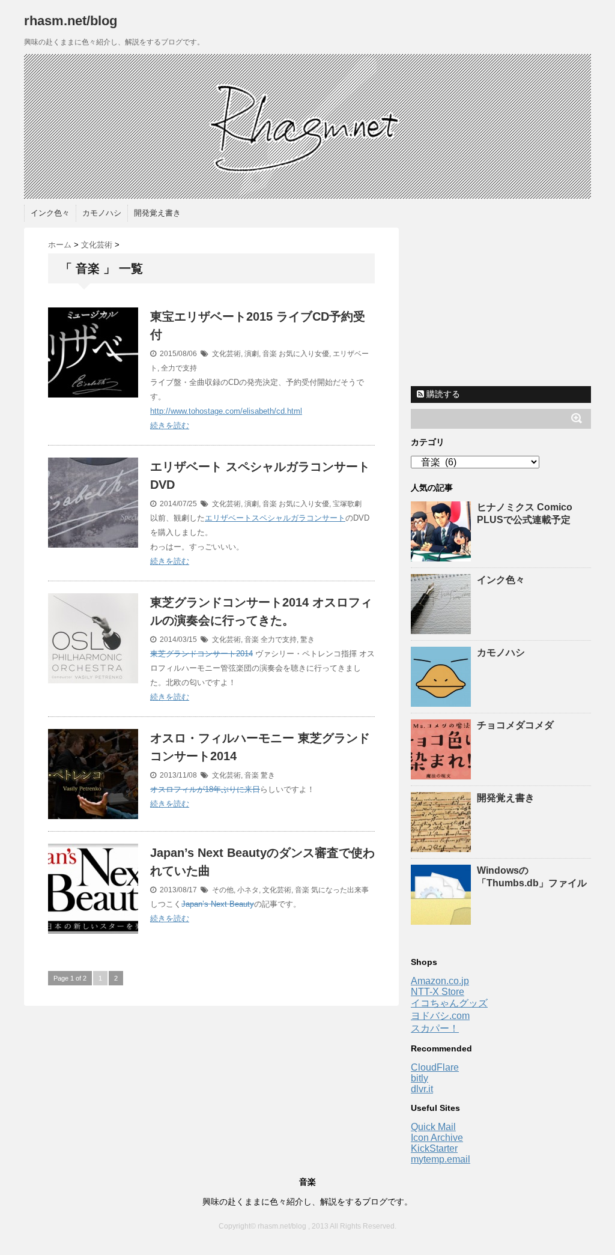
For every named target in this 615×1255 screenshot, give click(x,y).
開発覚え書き (157, 212)
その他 (223, 890)
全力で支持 (179, 368)
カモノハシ (101, 212)
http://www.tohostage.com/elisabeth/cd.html (226, 411)
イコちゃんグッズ (449, 1003)
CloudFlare (435, 1067)
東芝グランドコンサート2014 (201, 653)
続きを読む (169, 425)
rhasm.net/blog (70, 20)
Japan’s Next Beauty (217, 904)
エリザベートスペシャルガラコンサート (275, 517)
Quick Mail (433, 1127)
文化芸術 (226, 353)
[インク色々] (442, 628)
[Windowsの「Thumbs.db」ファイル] (442, 919)
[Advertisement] (501, 303)
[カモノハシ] (442, 701)
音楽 (269, 353)
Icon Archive (437, 1138)
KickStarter (434, 1148)
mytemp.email (440, 1159)
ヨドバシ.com (440, 1016)
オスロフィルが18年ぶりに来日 (205, 789)
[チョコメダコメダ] (442, 774)
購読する (442, 394)
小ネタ (248, 890)
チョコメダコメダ (515, 725)
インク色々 (50, 212)
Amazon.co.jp (440, 981)
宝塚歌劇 (347, 504)
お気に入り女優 (304, 353)
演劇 (251, 353)
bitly (419, 1078)
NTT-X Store (437, 992)
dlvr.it (422, 1089)
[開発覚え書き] (442, 846)
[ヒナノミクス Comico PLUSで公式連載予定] (442, 556)
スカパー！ (435, 1028)
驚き (307, 639)
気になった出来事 (340, 890)
